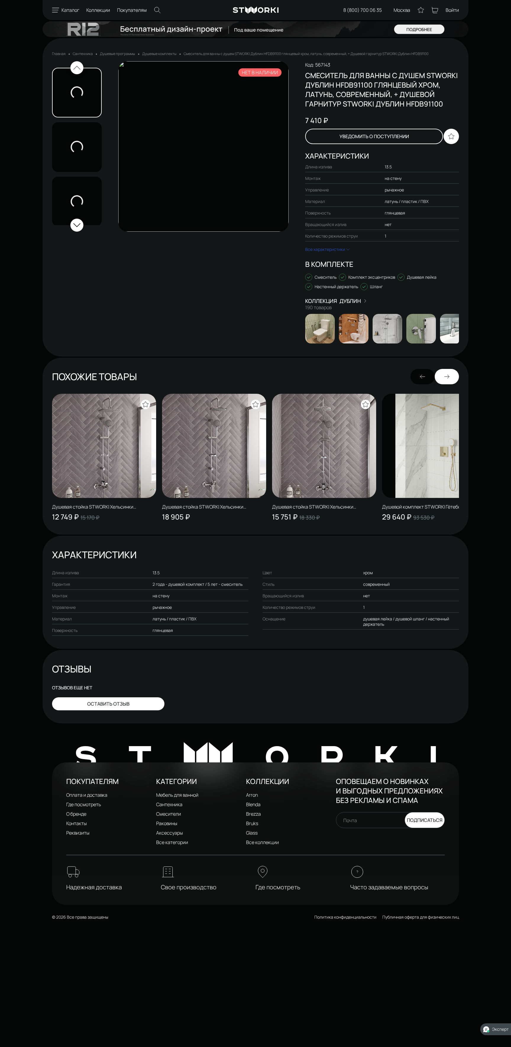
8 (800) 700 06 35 (362, 10)
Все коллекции (262, 842)
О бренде (76, 814)
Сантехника (83, 53)
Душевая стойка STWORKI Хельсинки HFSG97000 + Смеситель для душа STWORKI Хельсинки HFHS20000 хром (210, 507)
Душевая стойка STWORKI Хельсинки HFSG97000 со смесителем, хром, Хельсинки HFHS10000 (321, 507)
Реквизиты (77, 833)
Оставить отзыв (108, 704)
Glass (252, 833)
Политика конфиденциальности (345, 917)
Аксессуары (169, 833)
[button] (76, 67)
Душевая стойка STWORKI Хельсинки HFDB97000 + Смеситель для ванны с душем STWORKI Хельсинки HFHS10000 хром (100, 507)
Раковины (166, 823)
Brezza (253, 814)
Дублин (350, 300)
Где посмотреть (83, 804)
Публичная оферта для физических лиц (420, 917)
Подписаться (424, 820)
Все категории (172, 842)
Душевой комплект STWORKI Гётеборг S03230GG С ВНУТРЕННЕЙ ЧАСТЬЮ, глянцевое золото (434, 507)
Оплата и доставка (86, 795)
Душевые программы (117, 53)
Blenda (253, 804)
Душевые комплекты (159, 53)
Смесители (168, 814)
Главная (59, 53)
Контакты (76, 823)
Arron (252, 795)
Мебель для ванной (177, 795)
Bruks (252, 823)
